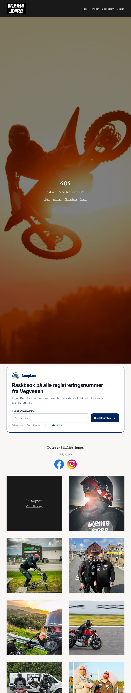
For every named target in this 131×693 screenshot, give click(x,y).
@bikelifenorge (34, 506)
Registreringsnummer (23, 410)
